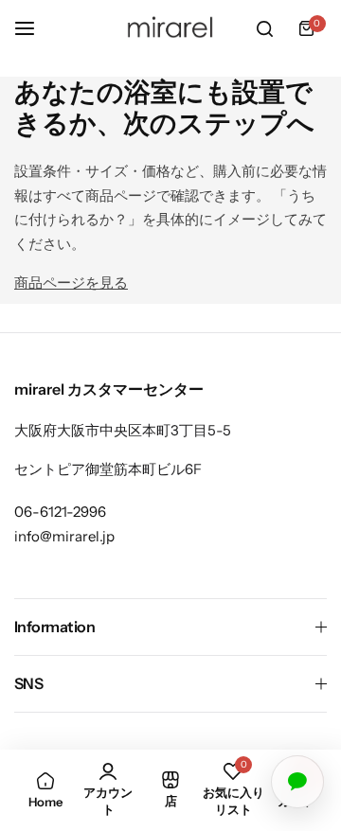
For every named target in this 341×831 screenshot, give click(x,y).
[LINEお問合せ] (297, 781)
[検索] (264, 28)
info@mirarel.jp (64, 536)
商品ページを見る (71, 283)
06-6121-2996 (60, 512)
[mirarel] (170, 28)
